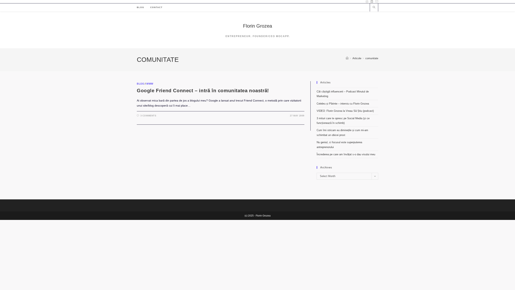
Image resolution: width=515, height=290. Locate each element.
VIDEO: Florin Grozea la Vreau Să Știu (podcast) (345, 110)
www (149, 83)
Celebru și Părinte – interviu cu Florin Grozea (343, 103)
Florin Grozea (257, 26)
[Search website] (374, 7)
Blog (140, 83)
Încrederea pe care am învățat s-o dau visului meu (346, 154)
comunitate (371, 58)
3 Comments (148, 115)
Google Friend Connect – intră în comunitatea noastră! (203, 90)
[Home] (347, 58)
